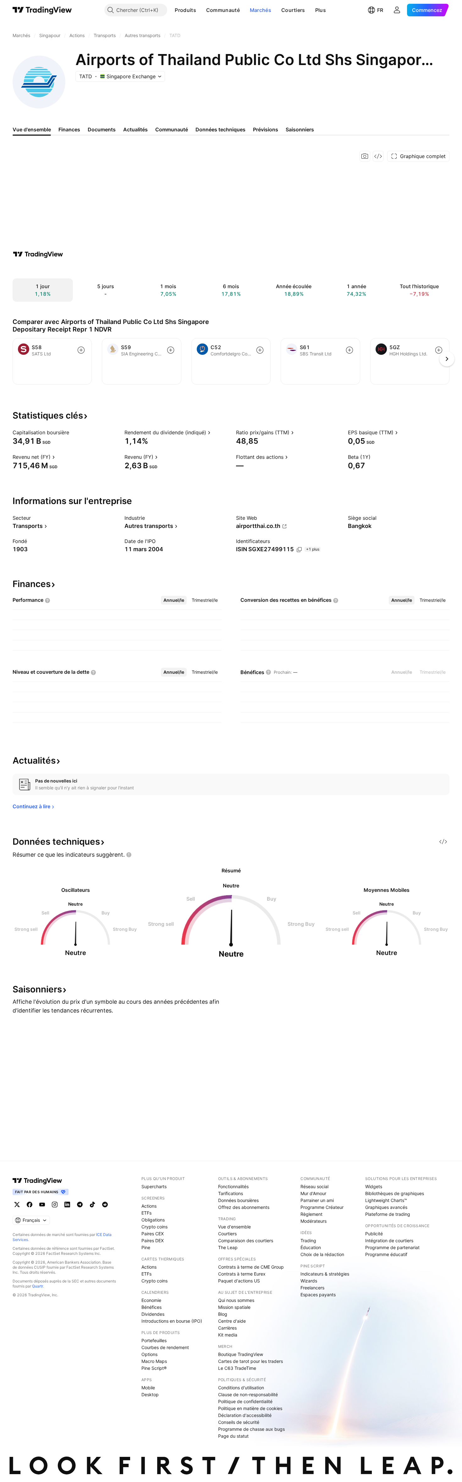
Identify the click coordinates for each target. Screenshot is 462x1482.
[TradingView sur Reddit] (105, 1204)
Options (149, 1354)
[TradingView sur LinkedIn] (67, 1204)
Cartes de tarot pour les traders (250, 1361)
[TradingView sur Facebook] (29, 1204)
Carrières (227, 1328)
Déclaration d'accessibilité (245, 1415)
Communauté (223, 10)
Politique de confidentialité (245, 1401)
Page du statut (233, 1436)
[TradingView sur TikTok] (92, 1204)
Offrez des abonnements (243, 1207)
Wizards (308, 1280)
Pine (145, 1247)
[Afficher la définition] (73, 432)
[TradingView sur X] (17, 1204)
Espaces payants (318, 1294)
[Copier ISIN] (299, 549)
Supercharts (154, 1186)
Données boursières (238, 1200)
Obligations (153, 1219)
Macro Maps (154, 1361)
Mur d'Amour (313, 1193)
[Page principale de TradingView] (42, 10)
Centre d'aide (232, 1321)
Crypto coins (154, 1226)
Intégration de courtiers (389, 1240)
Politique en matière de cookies (250, 1408)
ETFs (146, 1213)
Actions (149, 1206)
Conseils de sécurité (238, 1422)
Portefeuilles (154, 1340)
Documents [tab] (102, 129)
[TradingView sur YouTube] (42, 1204)
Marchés (260, 10)
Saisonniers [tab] (300, 129)
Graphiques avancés (386, 1207)
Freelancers (312, 1287)
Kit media (227, 1334)
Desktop (150, 1394)
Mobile (148, 1387)
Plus (320, 10)
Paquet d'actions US (239, 1280)
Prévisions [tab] (265, 129)
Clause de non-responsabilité (248, 1394)
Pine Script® (154, 1368)
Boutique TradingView (240, 1354)
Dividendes (152, 1314)
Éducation (310, 1247)
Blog (222, 1314)
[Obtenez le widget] (378, 156)
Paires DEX (152, 1240)
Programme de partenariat (392, 1247)
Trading (308, 1240)
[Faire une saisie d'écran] (365, 156)
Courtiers (293, 10)
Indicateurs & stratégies (324, 1273)
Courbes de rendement (165, 1347)
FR (380, 10)
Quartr (37, 1286)
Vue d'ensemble (234, 1226)
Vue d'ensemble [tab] (32, 129)
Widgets (373, 1186)
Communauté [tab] (171, 129)
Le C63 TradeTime (237, 1368)
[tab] (174, 600)
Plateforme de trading (387, 1214)
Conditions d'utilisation (241, 1387)
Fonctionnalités (233, 1186)
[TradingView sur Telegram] (79, 1204)
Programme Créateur (322, 1207)
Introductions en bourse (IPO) (171, 1321)
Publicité (374, 1233)
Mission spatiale (234, 1307)
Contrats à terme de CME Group (251, 1267)
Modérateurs (313, 1221)
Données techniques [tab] (220, 129)
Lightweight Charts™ (386, 1200)
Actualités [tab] (135, 129)
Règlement (311, 1214)
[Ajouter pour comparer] (81, 350)
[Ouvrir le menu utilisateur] (397, 10)
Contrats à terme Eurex (242, 1273)
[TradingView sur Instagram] (54, 1204)
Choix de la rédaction (322, 1254)
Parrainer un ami (317, 1200)
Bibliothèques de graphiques (394, 1193)
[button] (201, 10)
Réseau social (314, 1186)
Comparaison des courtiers (245, 1240)
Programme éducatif (386, 1254)
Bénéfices (151, 1307)
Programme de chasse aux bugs (251, 1429)
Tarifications (230, 1193)
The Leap (228, 1247)
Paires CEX (152, 1233)
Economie (151, 1300)
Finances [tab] (69, 129)
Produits (185, 10)
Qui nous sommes (236, 1300)
